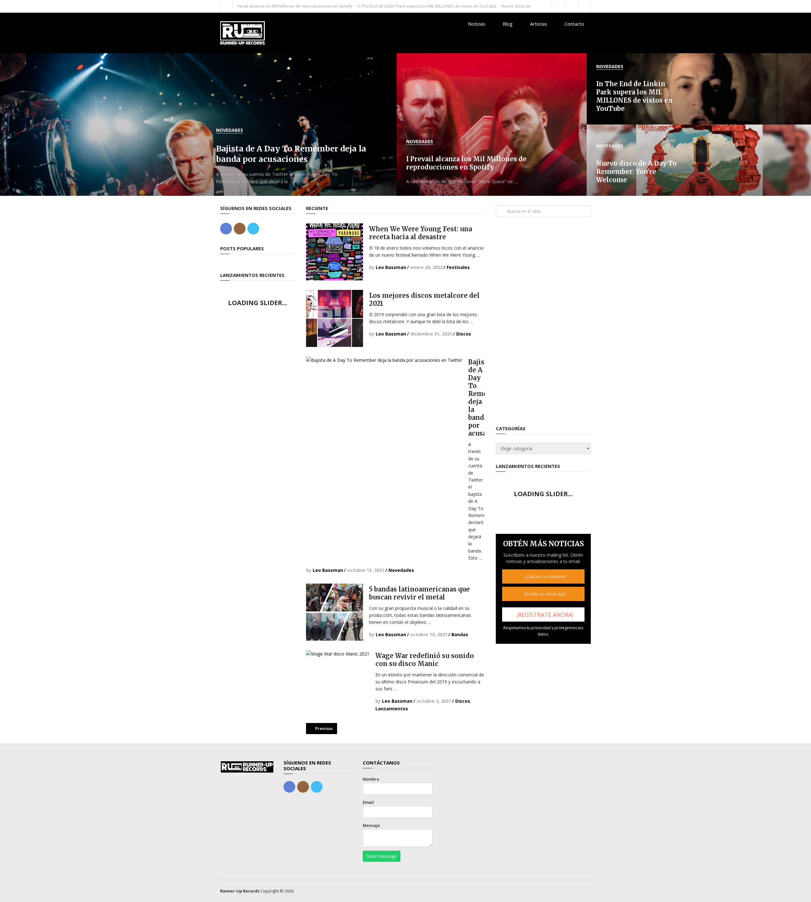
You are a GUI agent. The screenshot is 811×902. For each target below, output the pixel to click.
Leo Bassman (391, 267)
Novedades (401, 570)
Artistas (538, 24)
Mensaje (371, 825)
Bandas (459, 634)
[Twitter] (253, 228)
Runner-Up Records (239, 891)
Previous (323, 728)
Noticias (476, 24)
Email (368, 802)
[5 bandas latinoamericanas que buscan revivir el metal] (334, 612)
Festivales (458, 267)
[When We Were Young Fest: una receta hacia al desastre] (334, 251)
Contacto (574, 24)
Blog (508, 24)
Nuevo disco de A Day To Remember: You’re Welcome (516, 6)
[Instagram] (240, 228)
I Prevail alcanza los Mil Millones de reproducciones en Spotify (256, 6)
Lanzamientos (391, 709)
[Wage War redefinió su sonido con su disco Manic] (337, 681)
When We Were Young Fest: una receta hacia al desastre (420, 233)
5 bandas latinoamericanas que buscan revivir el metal (419, 593)
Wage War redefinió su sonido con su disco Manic (424, 660)
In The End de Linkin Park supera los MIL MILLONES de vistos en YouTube (390, 6)
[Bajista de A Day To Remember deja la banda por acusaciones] (384, 434)
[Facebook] (226, 228)
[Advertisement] (543, 321)
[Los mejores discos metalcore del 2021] (334, 318)
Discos (463, 334)
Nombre (371, 779)
